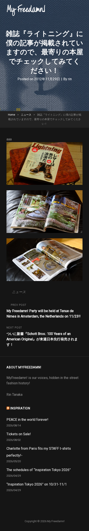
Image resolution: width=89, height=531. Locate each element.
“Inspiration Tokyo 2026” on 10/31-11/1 (36, 484)
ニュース (26, 114)
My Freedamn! (56, 521)
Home (11, 114)
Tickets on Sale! (18, 434)
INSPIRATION (20, 408)
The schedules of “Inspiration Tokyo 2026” (38, 470)
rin (70, 79)
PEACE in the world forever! (27, 420)
